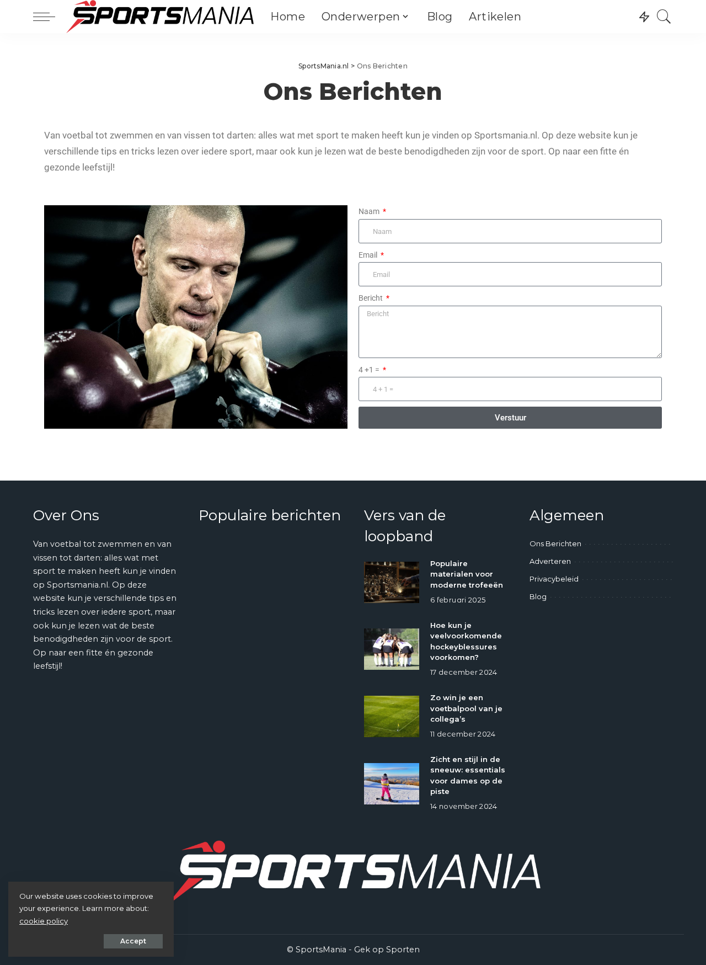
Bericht (371, 298)
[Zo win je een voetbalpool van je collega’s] (391, 716)
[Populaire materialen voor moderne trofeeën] (391, 582)
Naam (370, 211)
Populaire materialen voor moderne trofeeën (466, 574)
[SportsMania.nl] (160, 16)
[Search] (664, 16)
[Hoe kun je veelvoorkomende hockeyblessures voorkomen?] (391, 649)
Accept (133, 941)
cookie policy (43, 920)
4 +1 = (370, 370)
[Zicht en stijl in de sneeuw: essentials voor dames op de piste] (391, 783)
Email (369, 255)
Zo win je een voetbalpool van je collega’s (466, 708)
